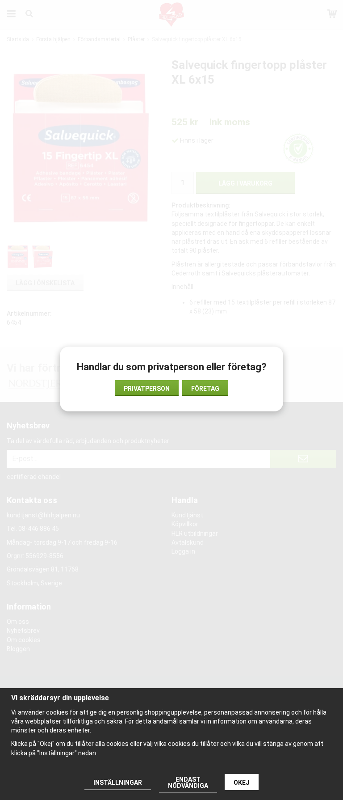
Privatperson (147, 388)
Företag (205, 388)
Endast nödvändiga (188, 782)
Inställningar (117, 782)
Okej (242, 782)
